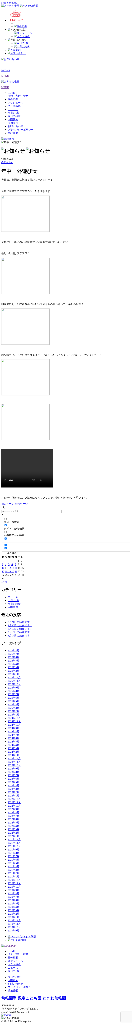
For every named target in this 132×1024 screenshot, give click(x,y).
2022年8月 (13, 812)
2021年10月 (14, 846)
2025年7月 (13, 694)
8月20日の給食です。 (20, 625)
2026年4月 (13, 664)
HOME (11, 92)
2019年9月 (13, 930)
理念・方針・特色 (18, 95)
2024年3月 (13, 748)
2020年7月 (13, 896)
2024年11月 (14, 721)
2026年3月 (13, 667)
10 (3, 568)
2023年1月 (13, 795)
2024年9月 (13, 728)
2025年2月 (13, 711)
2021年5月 (13, 863)
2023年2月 (13, 792)
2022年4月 (13, 826)
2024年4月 (13, 745)
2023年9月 (13, 768)
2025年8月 (13, 691)
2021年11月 (14, 842)
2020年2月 (13, 913)
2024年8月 (13, 731)
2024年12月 (14, 718)
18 (6, 571)
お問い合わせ (15, 126)
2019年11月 (14, 923)
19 (9, 571)
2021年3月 (13, 869)
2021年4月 (13, 866)
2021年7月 (13, 856)
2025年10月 (14, 684)
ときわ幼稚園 (33, 998)
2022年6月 (13, 819)
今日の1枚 (13, 112)
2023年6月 (13, 778)
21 (16, 571)
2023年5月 (13, 782)
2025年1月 (13, 714)
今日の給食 (14, 116)
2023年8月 (13, 772)
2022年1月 (13, 836)
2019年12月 (14, 920)
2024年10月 (14, 724)
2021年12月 (14, 839)
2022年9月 (13, 809)
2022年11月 (14, 802)
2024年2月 (13, 751)
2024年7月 (13, 734)
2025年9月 (13, 687)
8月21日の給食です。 (20, 622)
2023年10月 (14, 765)
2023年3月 (13, 788)
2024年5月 (13, 741)
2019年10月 (14, 927)
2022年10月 (14, 805)
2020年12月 (14, 880)
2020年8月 (13, 893)
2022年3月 (13, 829)
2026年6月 (13, 657)
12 (9, 568)
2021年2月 (13, 873)
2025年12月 (14, 677)
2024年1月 (13, 755)
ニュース (13, 109)
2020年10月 (14, 886)
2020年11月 (14, 883)
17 (3, 571)
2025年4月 (13, 704)
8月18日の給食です (19, 632)
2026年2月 (13, 670)
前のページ (7, 503)
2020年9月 (13, 890)
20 (12, 571)
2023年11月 (14, 761)
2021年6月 (13, 859)
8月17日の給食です (19, 635)
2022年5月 (13, 822)
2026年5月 (13, 660)
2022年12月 (14, 799)
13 (12, 568)
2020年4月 (13, 907)
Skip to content (9, 2)
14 (16, 568)
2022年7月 (13, 815)
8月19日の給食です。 (20, 628)
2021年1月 (13, 876)
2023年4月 (13, 785)
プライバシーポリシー (20, 129)
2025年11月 (14, 681)
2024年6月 (13, 738)
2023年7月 (13, 775)
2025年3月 (13, 708)
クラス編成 (14, 106)
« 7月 (4, 582)
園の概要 (13, 99)
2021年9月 (13, 849)
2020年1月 (13, 917)
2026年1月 (13, 674)
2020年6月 (13, 900)
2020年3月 (13, 910)
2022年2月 (13, 832)
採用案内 (13, 122)
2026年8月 (13, 650)
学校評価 (13, 133)
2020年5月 (13, 903)
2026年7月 (13, 654)
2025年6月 (13, 697)
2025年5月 (13, 701)
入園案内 (13, 119)
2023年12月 (14, 758)
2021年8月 (13, 853)
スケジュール (15, 102)
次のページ (21, 503)
